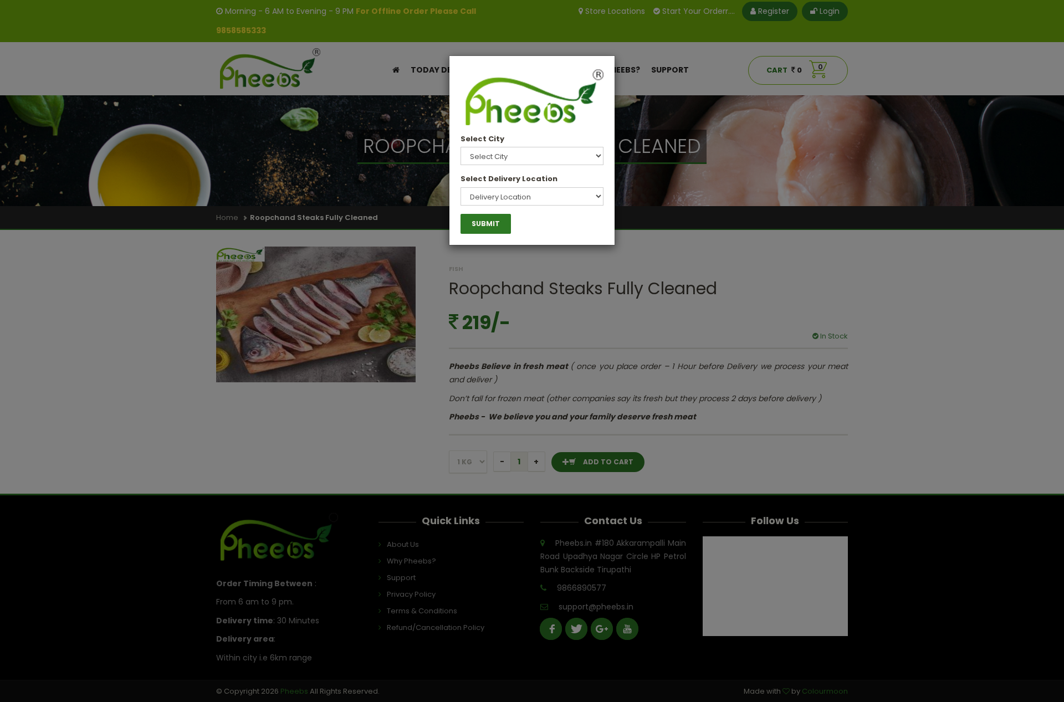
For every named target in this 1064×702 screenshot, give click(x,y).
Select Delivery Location (509, 178)
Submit (486, 223)
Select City (482, 139)
